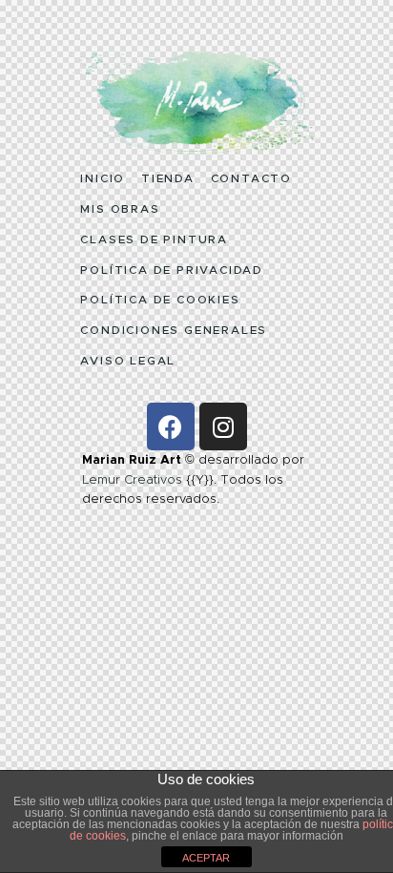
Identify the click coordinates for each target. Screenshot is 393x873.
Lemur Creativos (132, 479)
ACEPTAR (206, 857)
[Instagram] (223, 426)
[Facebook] (171, 426)
